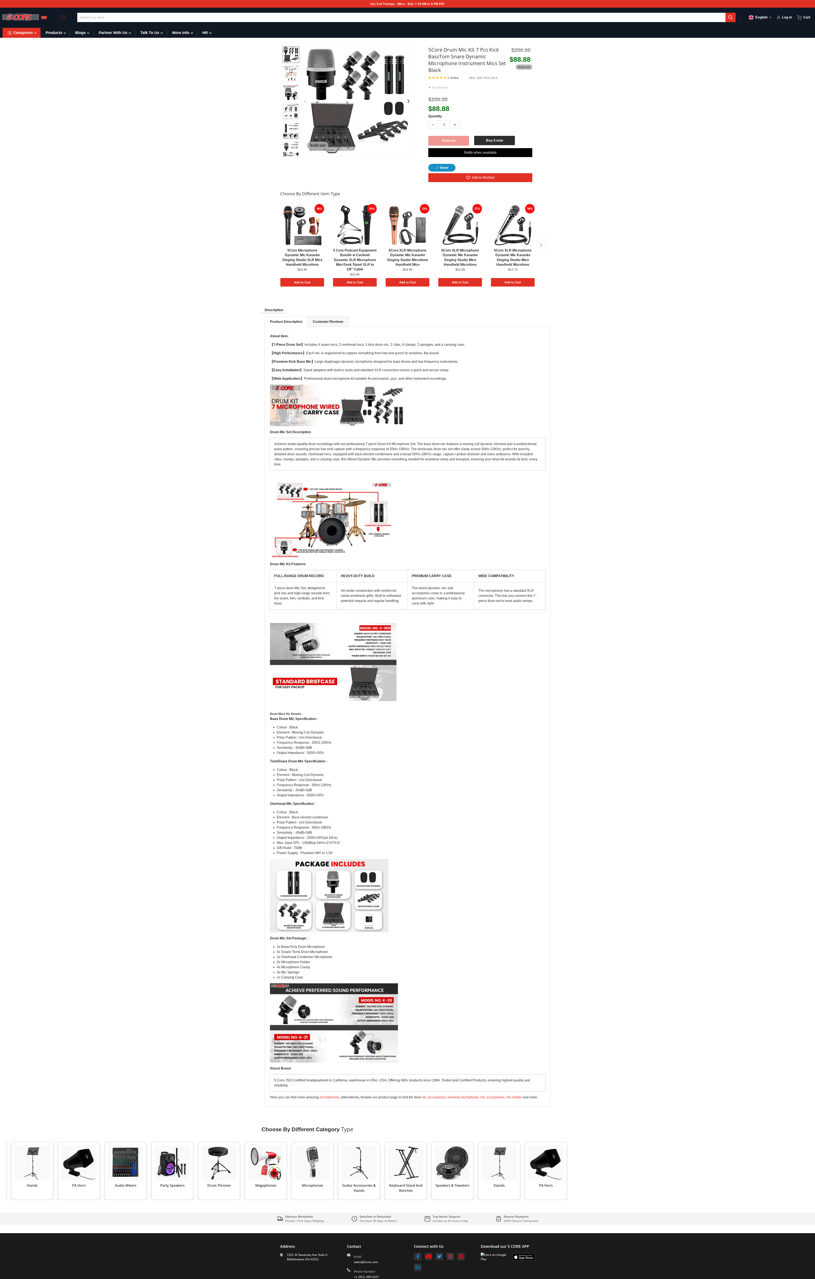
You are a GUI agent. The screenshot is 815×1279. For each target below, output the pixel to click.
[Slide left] (305, 101)
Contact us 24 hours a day (450, 1221)
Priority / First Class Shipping (304, 1221)
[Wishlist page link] (63, 17)
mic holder (514, 1097)
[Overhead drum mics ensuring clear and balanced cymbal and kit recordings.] (291, 73)
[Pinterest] (461, 1256)
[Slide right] (291, 152)
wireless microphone (463, 1097)
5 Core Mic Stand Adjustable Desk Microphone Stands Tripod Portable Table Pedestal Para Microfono (66, 1263)
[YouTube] (428, 1256)
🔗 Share (442, 168)
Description (274, 310)
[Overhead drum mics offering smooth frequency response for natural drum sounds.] (291, 92)
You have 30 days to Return (378, 1221)
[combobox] (406, 17)
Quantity (435, 116)
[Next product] (541, 245)
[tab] (286, 321)
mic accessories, (434, 1097)
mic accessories (492, 1097)
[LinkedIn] (418, 1267)
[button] (437, 77)
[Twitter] (439, 1256)
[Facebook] (418, 1256)
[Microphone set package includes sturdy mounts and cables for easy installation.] (291, 150)
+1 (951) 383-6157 (366, 1277)
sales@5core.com (366, 1262)
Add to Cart (302, 282)
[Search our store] (730, 17)
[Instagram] (450, 1256)
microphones (329, 1097)
